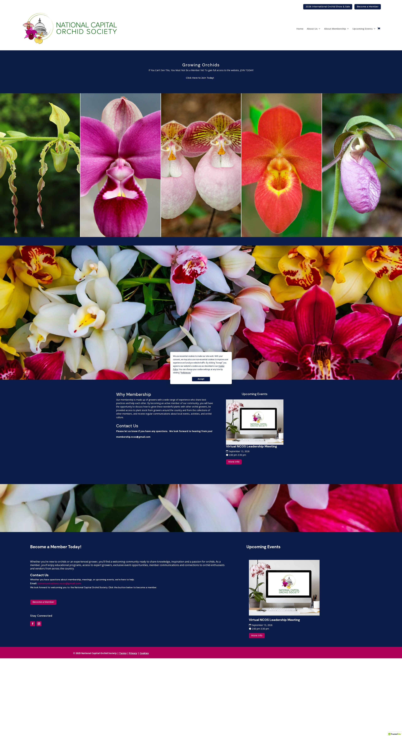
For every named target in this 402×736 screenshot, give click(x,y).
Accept (201, 379)
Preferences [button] (186, 373)
